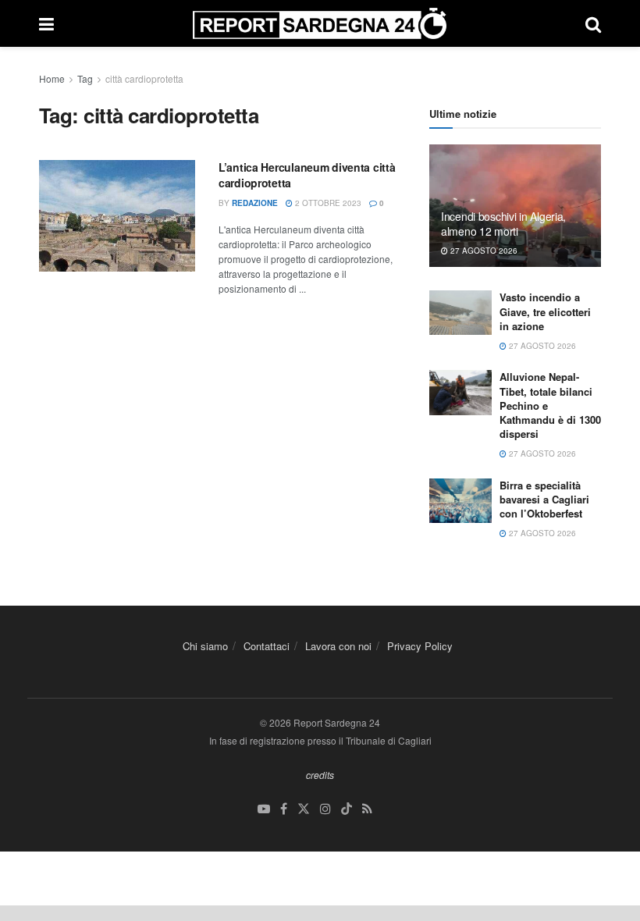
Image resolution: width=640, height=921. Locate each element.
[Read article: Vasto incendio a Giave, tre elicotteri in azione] (460, 312)
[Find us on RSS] (367, 809)
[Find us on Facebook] (283, 809)
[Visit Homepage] (319, 23)
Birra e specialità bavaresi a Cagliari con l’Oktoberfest (544, 499)
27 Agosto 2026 (482, 250)
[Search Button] (593, 23)
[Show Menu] (46, 23)
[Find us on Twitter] (303, 809)
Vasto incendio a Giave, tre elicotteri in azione (545, 311)
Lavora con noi (338, 645)
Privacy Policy (420, 645)
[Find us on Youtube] (264, 809)
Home (52, 78)
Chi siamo (205, 645)
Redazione (255, 202)
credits (320, 774)
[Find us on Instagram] (325, 809)
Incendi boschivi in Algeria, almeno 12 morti (503, 223)
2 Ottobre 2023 (327, 202)
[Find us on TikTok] (346, 809)
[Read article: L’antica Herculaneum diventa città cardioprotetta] (117, 216)
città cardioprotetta (144, 78)
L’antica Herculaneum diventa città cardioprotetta (307, 174)
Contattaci (267, 645)
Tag (85, 78)
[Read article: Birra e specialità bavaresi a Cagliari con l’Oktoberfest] (460, 500)
